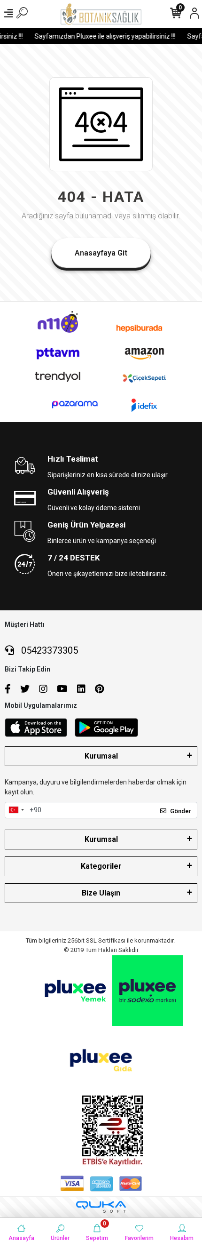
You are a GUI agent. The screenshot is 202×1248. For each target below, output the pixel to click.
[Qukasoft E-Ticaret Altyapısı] (101, 1207)
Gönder (180, 811)
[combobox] (16, 810)
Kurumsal (101, 756)
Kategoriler (101, 866)
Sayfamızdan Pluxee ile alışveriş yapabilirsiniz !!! (102, 36)
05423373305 (48, 650)
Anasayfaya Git (101, 252)
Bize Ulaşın (101, 892)
